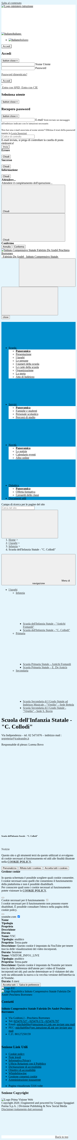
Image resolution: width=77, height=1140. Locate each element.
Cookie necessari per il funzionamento (23, 900)
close (5, 317)
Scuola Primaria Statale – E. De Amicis (45, 667)
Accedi (6, 46)
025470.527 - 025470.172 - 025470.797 (36, 1021)
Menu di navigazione (51, 582)
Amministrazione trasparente (25, 1079)
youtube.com (9, 916)
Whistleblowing (18, 1073)
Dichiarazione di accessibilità (25, 1066)
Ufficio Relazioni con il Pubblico (27, 1063)
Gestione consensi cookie (23, 1076)
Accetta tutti (56, 868)
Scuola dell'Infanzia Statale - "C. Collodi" (46, 630)
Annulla (7, 246)
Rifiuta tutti (30, 868)
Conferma (19, 246)
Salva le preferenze (29, 984)
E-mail (39, 119)
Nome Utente (42, 64)
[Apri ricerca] (47, 272)
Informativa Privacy (20, 1060)
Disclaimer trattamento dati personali (22, 1109)
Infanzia (13, 546)
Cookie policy (17, 1053)
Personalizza (9, 868)
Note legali (15, 1057)
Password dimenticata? (14, 74)
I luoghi (13, 543)
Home (12, 539)
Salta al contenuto (11, 2)
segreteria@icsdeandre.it (15, 738)
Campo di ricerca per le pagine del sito (23, 504)
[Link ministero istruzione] (17, 6)
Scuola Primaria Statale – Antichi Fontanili (47, 664)
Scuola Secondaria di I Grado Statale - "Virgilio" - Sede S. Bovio (44, 709)
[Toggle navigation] (29, 301)
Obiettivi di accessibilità (22, 1070)
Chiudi (6, 156)
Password (40, 68)
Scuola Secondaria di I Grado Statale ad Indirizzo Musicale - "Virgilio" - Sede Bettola (48, 703)
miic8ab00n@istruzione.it (46, 1024)
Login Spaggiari (19, 133)
